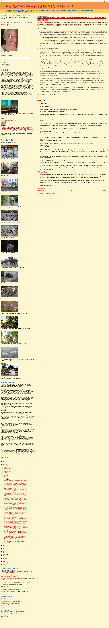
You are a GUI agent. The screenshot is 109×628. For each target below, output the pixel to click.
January (6, 544)
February (6, 542)
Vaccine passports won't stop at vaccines (12, 535)
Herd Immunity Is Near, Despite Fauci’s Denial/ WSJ (15, 494)
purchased (16, 451)
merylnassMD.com (5, 24)
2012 (4, 557)
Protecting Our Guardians (7, 604)
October (6, 469)
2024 (4, 461)
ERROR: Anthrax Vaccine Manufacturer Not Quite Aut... (15, 499)
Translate (12, 66)
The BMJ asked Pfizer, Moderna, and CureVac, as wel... (16, 519)
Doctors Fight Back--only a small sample (12, 522)
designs (3, 450)
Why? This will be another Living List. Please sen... (15, 483)
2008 (4, 562)
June (5, 475)
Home (73, 190)
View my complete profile (7, 136)
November (6, 468)
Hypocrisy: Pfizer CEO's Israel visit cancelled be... (14, 530)
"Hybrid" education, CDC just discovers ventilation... (15, 526)
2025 (4, 460)
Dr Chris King (43, 172)
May (5, 476)
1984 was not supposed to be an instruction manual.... (15, 495)
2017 (4, 549)
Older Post (105, 190)
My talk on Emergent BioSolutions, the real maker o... (15, 493)
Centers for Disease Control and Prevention (61, 91)
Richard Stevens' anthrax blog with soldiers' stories (13, 600)
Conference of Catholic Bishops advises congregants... (15, 537)
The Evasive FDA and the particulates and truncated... (15, 507)
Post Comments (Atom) (51, 193)
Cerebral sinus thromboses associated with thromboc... (15, 516)
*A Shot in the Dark (5, 584)
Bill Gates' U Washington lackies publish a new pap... (15, 532)
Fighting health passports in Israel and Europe (13, 500)
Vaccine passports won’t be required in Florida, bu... (15, 506)
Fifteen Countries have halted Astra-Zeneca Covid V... (15, 521)
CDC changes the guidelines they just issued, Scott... (15, 509)
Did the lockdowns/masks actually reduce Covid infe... (15, 503)
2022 (4, 464)
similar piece (71, 25)
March (5, 479)
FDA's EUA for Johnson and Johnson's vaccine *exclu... (16, 538)
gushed (91, 54)
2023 (4, 463)
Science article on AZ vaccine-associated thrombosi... (15, 482)
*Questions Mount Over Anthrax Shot (10, 589)
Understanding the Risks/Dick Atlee (11, 490)
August (5, 472)
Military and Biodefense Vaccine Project (10, 601)
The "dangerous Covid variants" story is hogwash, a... (15, 485)
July (5, 474)
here (5, 142)
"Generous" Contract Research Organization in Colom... (15, 531)
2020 (4, 545)
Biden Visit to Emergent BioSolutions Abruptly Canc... (15, 498)
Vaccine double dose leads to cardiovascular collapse (15, 533)
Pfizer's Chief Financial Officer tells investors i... (14, 513)
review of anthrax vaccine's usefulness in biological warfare (15, 129)
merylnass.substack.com (7, 25)
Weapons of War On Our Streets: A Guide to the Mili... (15, 497)
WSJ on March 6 (44, 22)
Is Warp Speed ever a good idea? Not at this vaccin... (15, 536)
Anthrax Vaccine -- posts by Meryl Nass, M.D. (39, 6)
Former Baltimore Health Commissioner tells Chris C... (15, 502)
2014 (4, 554)
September (6, 471)
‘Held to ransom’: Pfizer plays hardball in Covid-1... (14, 524)
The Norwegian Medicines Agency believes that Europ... (16, 508)
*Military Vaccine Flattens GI (8, 588)
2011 (4, 558)
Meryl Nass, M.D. (12, 120)
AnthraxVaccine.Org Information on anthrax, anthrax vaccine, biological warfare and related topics (15, 606)
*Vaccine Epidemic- (6, 591)
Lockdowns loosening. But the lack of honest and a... (15, 528)
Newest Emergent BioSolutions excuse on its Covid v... (15, 480)
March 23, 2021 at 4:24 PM (46, 185)
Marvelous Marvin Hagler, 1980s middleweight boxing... (15, 518)
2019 (4, 547)
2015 (4, 552)
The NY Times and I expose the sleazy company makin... (16, 527)
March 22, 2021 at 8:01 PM (46, 169)
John (40, 101)
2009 (4, 561)
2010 (4, 560)
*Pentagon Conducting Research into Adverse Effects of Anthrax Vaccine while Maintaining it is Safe (16, 572)
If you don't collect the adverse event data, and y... (14, 517)
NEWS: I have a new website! (10, 488)
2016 (4, 551)
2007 (4, 564)
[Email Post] (54, 94)
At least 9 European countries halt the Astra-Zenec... (15, 523)
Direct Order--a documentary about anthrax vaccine (13, 598)
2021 (4, 465)
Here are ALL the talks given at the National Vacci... (15, 492)
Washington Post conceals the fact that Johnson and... (15, 540)
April (5, 478)
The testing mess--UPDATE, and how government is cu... (16, 504)
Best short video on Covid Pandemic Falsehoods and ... (16, 487)
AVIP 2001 (3, 602)
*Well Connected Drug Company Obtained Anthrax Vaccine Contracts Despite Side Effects (15, 575)
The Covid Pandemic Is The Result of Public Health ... (15, 511)
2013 (4, 555)
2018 (4, 548)
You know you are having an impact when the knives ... (15, 512)
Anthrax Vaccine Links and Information (10, 603)
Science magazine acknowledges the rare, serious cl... (15, 484)
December (6, 467)
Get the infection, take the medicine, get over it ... (14, 514)
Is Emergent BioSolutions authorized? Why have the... (15, 489)
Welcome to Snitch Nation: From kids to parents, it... (15, 541)
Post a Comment (41, 188)
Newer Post (40, 190)
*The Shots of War (5, 582)
